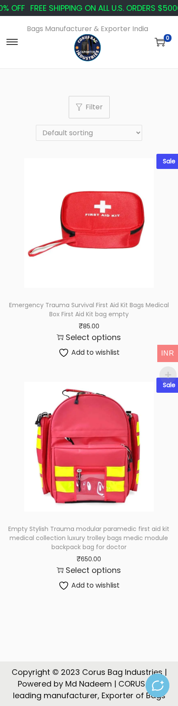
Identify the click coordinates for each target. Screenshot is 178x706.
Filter (94, 107)
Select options (93, 337)
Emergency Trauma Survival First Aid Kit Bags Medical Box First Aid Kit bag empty (89, 309)
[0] (160, 42)
